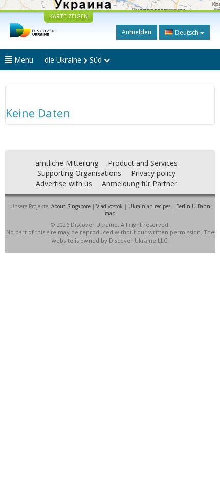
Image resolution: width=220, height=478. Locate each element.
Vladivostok (109, 206)
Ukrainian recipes (149, 206)
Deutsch (186, 32)
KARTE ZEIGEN (68, 16)
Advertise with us (64, 183)
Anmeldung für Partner (139, 183)
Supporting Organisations (79, 173)
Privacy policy (153, 173)
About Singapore (71, 206)
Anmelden (136, 32)
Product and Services (143, 163)
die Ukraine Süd (74, 60)
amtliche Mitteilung (66, 163)
